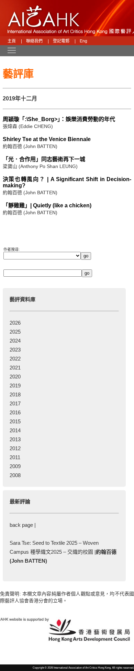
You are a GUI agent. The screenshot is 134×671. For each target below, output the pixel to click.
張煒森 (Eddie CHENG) (28, 126)
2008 (15, 475)
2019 (15, 385)
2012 (15, 448)
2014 (15, 430)
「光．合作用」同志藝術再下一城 (44, 159)
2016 (15, 412)
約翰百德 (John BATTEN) (30, 146)
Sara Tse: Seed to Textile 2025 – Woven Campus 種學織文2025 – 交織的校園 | (63, 552)
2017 (15, 403)
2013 (15, 439)
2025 (15, 332)
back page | (23, 525)
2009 (15, 466)
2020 (15, 376)
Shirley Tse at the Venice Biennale (47, 139)
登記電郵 (61, 41)
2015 (15, 421)
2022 (15, 359)
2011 (15, 457)
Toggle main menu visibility (8, 50)
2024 (15, 341)
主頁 (12, 41)
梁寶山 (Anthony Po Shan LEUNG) (40, 166)
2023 (15, 350)
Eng (83, 41)
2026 (15, 323)
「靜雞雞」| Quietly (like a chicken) (47, 205)
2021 (15, 368)
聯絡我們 (34, 41)
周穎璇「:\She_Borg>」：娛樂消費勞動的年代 (59, 119)
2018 (15, 394)
